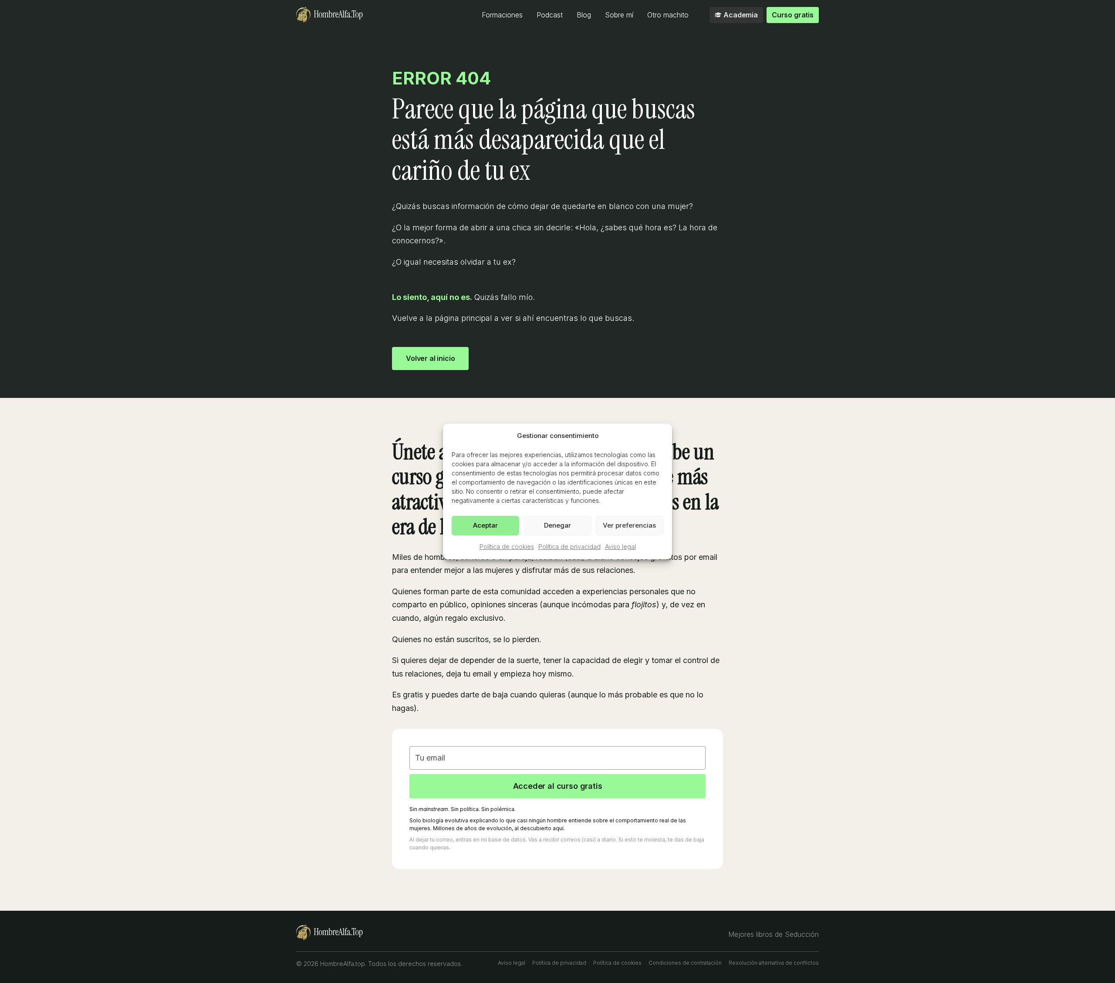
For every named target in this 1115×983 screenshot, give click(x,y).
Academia (740, 14)
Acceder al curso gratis (557, 786)
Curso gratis (793, 14)
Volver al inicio (430, 358)
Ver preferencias (629, 525)
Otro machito (668, 14)
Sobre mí (619, 14)
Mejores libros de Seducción (773, 934)
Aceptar (485, 525)
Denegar (557, 525)
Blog (584, 14)
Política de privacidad (569, 546)
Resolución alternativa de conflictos (774, 962)
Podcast (550, 14)
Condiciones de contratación (685, 962)
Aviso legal (620, 546)
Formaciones (502, 14)
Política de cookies (507, 546)
